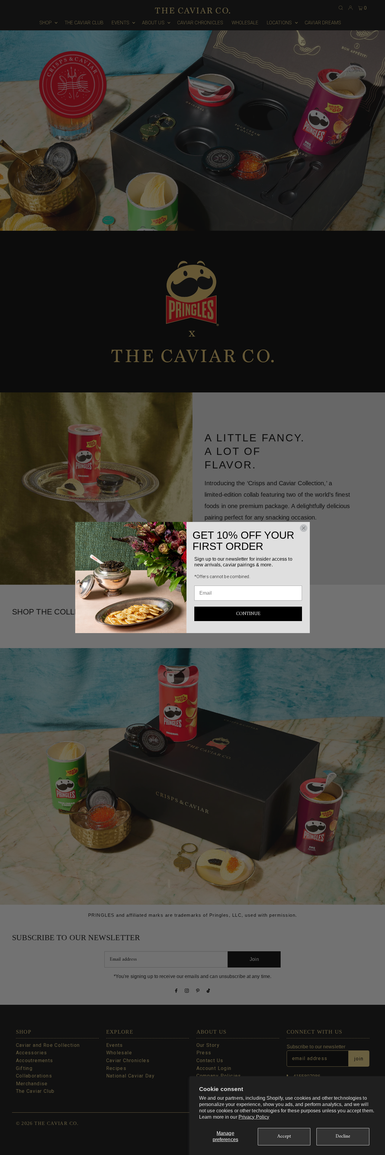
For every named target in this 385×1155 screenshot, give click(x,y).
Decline (343, 1136)
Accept (284, 1136)
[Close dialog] (303, 528)
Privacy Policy (254, 1117)
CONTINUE (248, 614)
